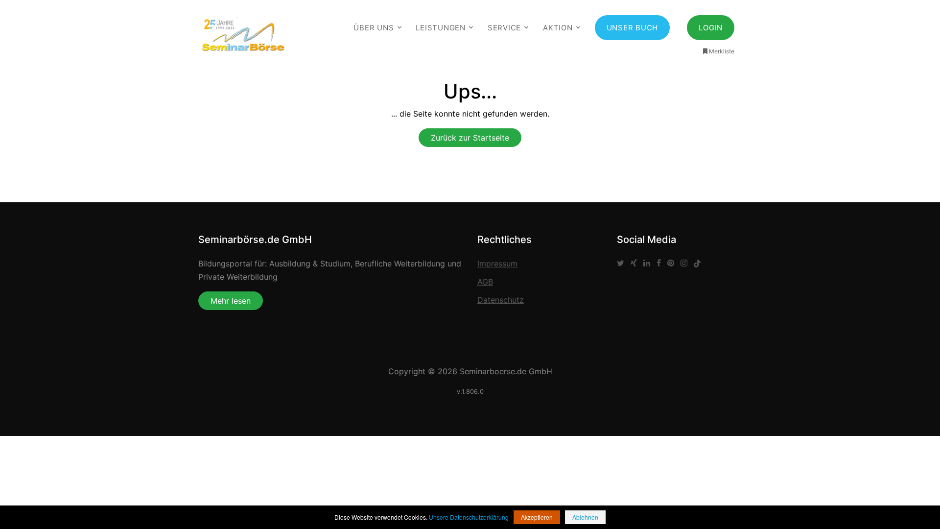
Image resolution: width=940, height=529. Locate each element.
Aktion (558, 27)
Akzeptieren (537, 517)
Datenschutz (500, 300)
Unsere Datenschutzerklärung (469, 517)
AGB (485, 282)
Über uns (373, 27)
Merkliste (721, 51)
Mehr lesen (231, 301)
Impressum (497, 263)
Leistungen (441, 27)
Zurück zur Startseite (470, 138)
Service (504, 27)
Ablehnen (585, 517)
